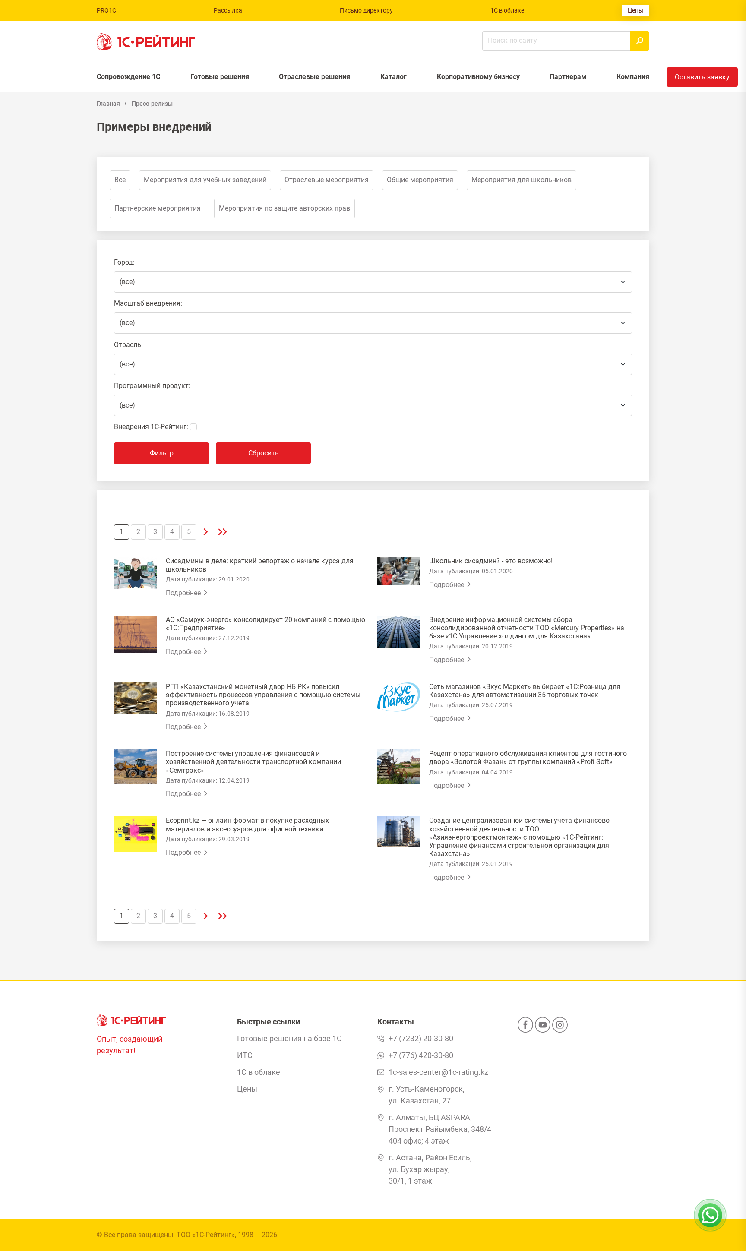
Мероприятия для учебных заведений (205, 180)
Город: (124, 262)
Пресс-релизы (152, 103)
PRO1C (106, 10)
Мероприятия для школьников (521, 180)
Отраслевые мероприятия (326, 180)
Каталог (393, 77)
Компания (632, 77)
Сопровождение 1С (128, 77)
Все (120, 180)
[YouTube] (542, 1027)
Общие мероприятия (420, 180)
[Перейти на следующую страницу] (205, 532)
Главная (108, 103)
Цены (635, 10)
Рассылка (228, 10)
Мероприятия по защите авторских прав (284, 208)
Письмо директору (366, 10)
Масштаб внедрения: (148, 303)
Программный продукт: (152, 386)
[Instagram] (560, 1027)
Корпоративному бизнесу (478, 77)
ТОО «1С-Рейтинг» (206, 1235)
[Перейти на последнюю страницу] (222, 532)
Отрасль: (128, 345)
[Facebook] (525, 1027)
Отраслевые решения (314, 77)
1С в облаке (507, 10)
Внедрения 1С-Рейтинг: (151, 427)
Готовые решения (219, 77)
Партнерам (568, 77)
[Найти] (639, 41)
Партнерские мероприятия (157, 208)
